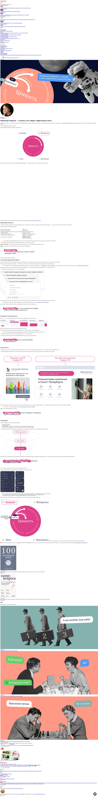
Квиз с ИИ (2, 778)
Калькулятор (26, 782)
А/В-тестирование (72, 782)
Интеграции (5, 783)
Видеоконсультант (21, 782)
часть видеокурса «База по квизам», (68, 123)
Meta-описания (22, 783)
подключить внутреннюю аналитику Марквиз (27, 406)
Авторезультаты (78, 782)
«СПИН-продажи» (44, 265)
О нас (1, 788)
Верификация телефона (37, 782)
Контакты (4, 788)
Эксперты (12, 778)
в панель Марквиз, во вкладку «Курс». (81, 542)
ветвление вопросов (40, 302)
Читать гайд (2, 572)
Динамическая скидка (53, 782)
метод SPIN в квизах (51, 265)
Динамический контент (89, 782)
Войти (6, 53)
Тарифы (13, 788)
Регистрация (2, 53)
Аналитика (83, 782)
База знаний (5, 776)
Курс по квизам (8, 773)
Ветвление (9, 783)
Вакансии (16, 788)
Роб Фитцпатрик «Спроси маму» (83, 265)
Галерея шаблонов (7, 778)
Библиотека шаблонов (15, 783)
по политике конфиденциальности (27, 745)
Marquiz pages (10, 782)
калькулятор (46, 302)
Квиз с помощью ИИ (39, 783)
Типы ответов (5, 782)
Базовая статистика (60, 782)
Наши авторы (20, 788)
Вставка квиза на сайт (45, 782)
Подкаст (8, 776)
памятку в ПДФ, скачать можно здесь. (34, 220)
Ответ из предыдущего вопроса (30, 783)
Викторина (31, 782)
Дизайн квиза (66, 782)
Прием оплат (15, 782)
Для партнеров (8, 788)
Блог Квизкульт (3, 773)
